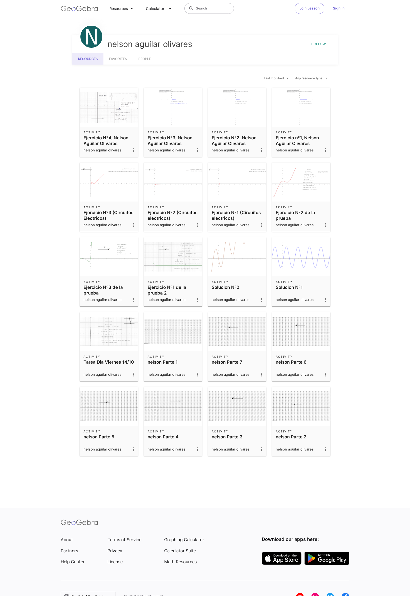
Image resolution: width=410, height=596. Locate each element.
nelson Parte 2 (291, 436)
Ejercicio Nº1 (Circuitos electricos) (236, 215)
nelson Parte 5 (99, 436)
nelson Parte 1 (163, 362)
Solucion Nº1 (289, 287)
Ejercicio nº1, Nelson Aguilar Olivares (297, 140)
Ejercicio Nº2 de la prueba (295, 215)
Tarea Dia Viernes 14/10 (109, 362)
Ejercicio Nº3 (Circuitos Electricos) (108, 215)
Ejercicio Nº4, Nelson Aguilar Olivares (106, 140)
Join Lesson (309, 8)
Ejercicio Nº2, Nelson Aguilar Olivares (234, 140)
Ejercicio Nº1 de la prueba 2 (167, 290)
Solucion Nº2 (225, 287)
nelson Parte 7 (227, 362)
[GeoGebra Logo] (79, 8)
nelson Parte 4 (163, 436)
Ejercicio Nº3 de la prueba (103, 290)
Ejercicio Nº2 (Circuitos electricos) (172, 215)
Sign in (339, 8)
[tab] (122, 8)
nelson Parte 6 (291, 362)
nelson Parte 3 (227, 436)
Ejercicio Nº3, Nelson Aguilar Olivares (170, 140)
